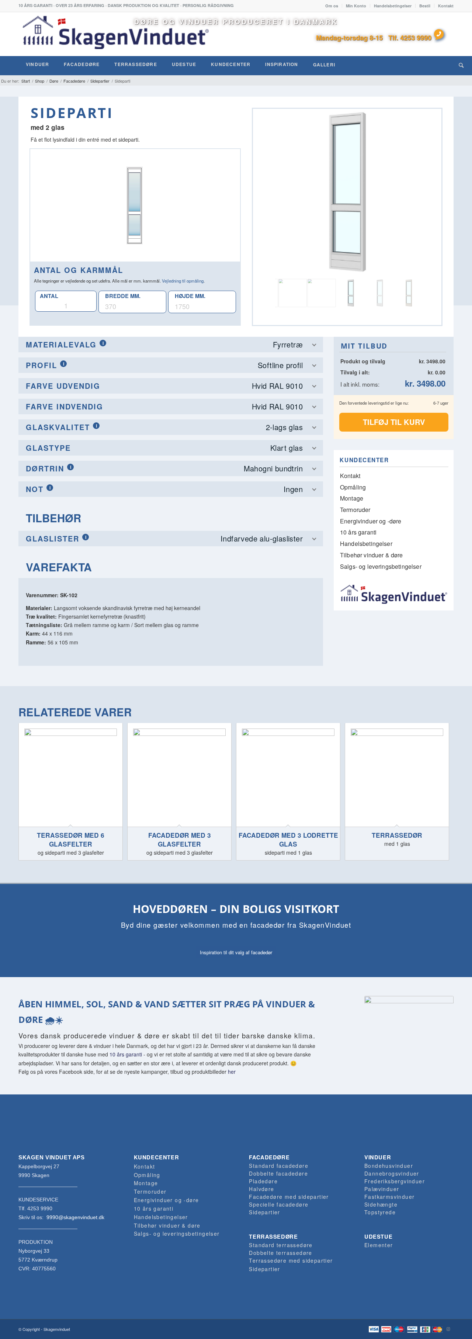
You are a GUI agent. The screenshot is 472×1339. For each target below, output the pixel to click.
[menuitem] (332, 6)
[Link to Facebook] (436, 1328)
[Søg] (461, 65)
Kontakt (446, 5)
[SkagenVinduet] (115, 34)
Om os (331, 5)
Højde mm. (190, 296)
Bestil (424, 5)
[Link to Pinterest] (425, 1328)
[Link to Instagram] (448, 1328)
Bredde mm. (122, 296)
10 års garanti (126, 1054)
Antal (49, 296)
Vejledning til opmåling (183, 281)
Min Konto (356, 5)
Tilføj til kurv (394, 421)
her (232, 1071)
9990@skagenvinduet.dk (75, 1217)
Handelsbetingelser (393, 5)
